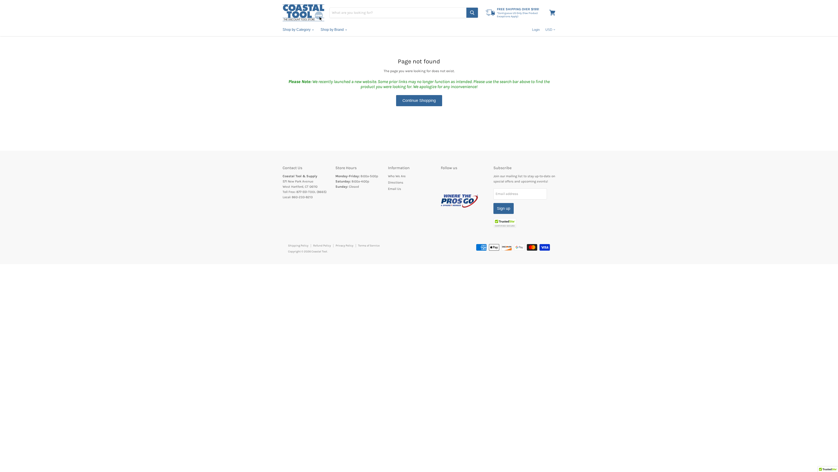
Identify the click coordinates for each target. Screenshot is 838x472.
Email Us (394, 189)
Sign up (503, 208)
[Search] (472, 13)
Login (536, 29)
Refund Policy (322, 245)
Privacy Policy (344, 245)
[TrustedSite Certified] (504, 223)
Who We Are (397, 176)
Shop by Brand (333, 29)
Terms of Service (369, 245)
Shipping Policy (298, 245)
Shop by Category (297, 29)
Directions (395, 182)
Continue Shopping (419, 100)
